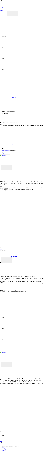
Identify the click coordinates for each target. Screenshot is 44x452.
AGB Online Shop (4, 449)
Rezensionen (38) (3, 153)
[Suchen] (12, 13)
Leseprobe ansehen (14, 97)
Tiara (3, 149)
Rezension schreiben (14, 102)
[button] (7, 21)
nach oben (1, 441)
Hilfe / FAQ (3, 7)
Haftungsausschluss (4, 450)
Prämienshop (1, 10)
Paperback (13, 144)
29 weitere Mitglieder (7, 149)
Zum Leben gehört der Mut (15, 256)
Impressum (3, 447)
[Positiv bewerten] (6, 167)
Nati (2, 149)
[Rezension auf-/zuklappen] (0, 247)
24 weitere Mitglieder (7, 150)
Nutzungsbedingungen (4, 448)
